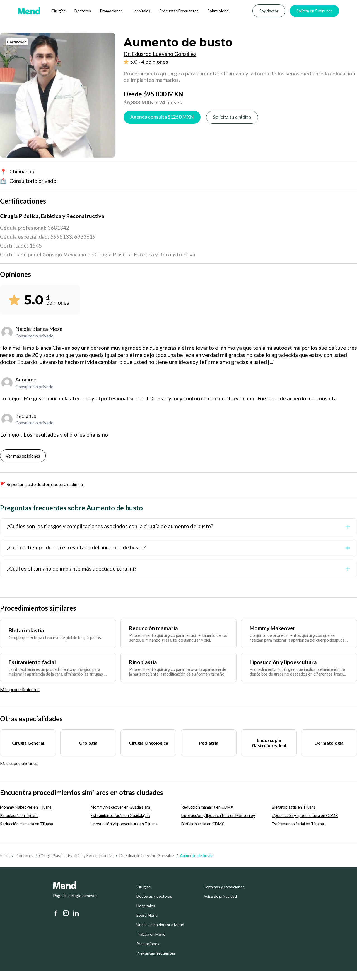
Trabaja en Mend (150, 934)
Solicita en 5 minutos (314, 10)
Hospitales (141, 10)
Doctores (82, 10)
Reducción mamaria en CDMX (207, 807)
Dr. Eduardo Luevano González (146, 855)
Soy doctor (268, 10)
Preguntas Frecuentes (179, 10)
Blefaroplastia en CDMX (202, 823)
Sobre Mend (218, 10)
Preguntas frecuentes (155, 953)
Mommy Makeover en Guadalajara (120, 807)
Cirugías (58, 10)
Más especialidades (19, 763)
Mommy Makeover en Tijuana (26, 807)
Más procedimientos (20, 689)
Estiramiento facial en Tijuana (298, 823)
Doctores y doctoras (154, 896)
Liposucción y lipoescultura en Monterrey (218, 815)
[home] (29, 11)
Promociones (111, 10)
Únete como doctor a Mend (160, 925)
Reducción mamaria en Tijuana (26, 823)
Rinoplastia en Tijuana (19, 815)
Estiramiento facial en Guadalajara (120, 815)
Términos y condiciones (224, 887)
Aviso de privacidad (220, 896)
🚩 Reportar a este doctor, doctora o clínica (41, 484)
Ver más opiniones (23, 455)
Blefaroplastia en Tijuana (294, 807)
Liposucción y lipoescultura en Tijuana (124, 823)
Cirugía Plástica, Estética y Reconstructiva (76, 855)
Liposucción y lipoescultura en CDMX (305, 815)
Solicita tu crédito (232, 117)
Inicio (5, 855)
